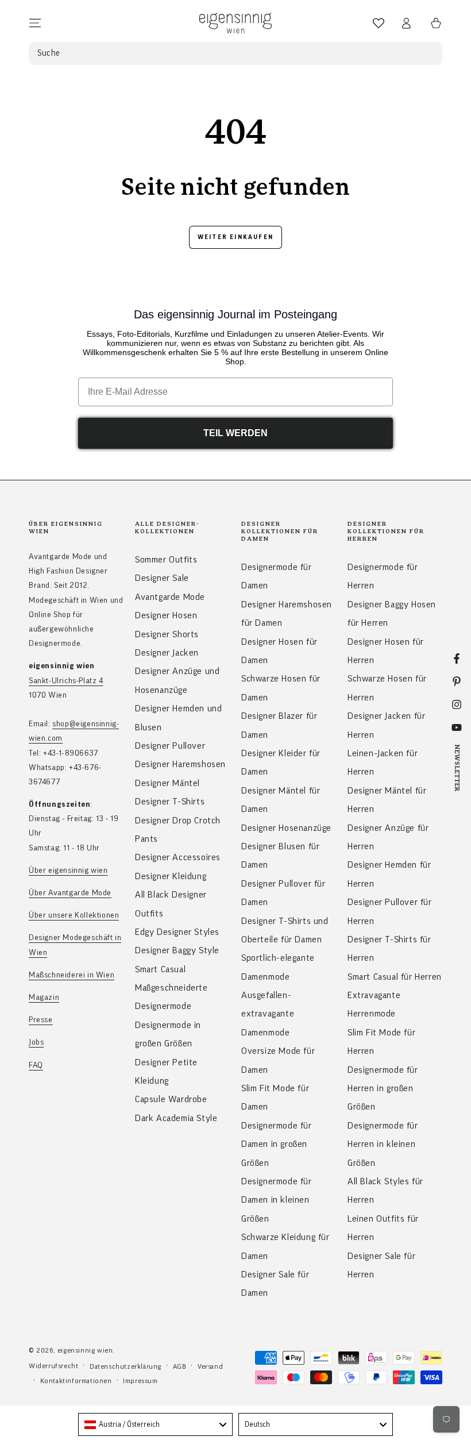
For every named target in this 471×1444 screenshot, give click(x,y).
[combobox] (155, 1424)
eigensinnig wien (85, 1350)
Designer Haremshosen (180, 764)
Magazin (44, 998)
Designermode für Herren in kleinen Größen (383, 1144)
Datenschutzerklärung (125, 1366)
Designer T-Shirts (169, 801)
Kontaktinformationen (76, 1380)
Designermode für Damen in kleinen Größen (276, 1200)
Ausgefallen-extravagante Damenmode (267, 1014)
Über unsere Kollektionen (74, 915)
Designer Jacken (167, 652)
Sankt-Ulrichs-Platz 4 (66, 681)
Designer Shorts (167, 634)
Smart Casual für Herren (395, 976)
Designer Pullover (170, 745)
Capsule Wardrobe (171, 1099)
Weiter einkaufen (235, 237)
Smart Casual (160, 969)
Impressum (140, 1380)
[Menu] (35, 23)
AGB (180, 1366)
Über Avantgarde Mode (70, 893)
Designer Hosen (166, 615)
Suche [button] (48, 53)
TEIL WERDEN (235, 433)
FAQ (36, 1065)
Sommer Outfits (166, 559)
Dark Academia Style (176, 1118)
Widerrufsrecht (53, 1365)
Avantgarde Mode (170, 597)
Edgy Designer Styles (177, 932)
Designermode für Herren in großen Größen (383, 1088)
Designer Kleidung (170, 876)
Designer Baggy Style (177, 950)
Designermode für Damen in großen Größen (276, 1144)
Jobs (36, 1042)
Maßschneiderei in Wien (71, 975)
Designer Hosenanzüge (286, 828)
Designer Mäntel (167, 783)
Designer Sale (162, 578)
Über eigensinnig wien (68, 871)
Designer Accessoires (178, 857)
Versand (210, 1366)
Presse (41, 1020)
